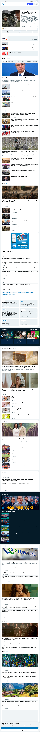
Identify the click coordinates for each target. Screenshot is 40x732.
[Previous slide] (30, 26)
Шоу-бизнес (5, 294)
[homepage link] (4, 4)
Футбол (31, 292)
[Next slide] (37, 26)
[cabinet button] (36, 4)
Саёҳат (13, 294)
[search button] (34, 4)
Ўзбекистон (8, 292)
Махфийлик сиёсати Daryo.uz (29, 725)
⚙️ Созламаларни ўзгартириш (20, 730)
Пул (22, 292)
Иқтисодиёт (14, 292)
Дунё (4, 292)
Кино (10, 294)
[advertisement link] (30, 4)
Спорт (19, 292)
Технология (26, 292)
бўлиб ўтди (31, 19)
